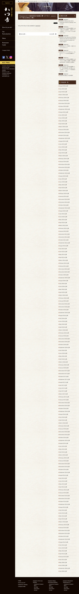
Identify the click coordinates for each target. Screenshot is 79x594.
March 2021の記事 (64, 260)
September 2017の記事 (65, 379)
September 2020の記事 (65, 277)
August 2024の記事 (64, 141)
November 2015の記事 (65, 434)
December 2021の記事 (65, 234)
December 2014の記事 (65, 463)
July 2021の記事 (63, 248)
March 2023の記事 (64, 190)
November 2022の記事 (65, 202)
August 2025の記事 (64, 112)
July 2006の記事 (63, 571)
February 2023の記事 (64, 193)
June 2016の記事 (63, 417)
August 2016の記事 (64, 414)
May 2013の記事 (63, 516)
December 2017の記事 (65, 370)
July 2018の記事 (63, 350)
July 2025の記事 (63, 115)
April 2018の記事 (63, 359)
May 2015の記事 (63, 449)
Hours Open (36, 588)
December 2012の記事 (65, 530)
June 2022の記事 (63, 216)
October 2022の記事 (64, 205)
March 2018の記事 (64, 362)
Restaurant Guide (5, 44)
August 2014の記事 (64, 475)
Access (35, 590)
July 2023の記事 (63, 179)
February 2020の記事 (64, 298)
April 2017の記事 (63, 391)
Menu (35, 585)
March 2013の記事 (64, 521)
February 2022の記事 (64, 228)
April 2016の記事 (63, 420)
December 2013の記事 (65, 495)
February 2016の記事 (64, 425)
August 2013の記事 (64, 507)
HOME (19, 580)
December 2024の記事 (65, 132)
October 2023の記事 (64, 170)
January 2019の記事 (64, 335)
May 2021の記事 (63, 254)
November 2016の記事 (65, 405)
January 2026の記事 (64, 100)
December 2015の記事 (65, 431)
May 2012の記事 (63, 550)
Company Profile (6, 50)
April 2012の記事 (63, 553)
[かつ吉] (7, 14)
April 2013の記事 (63, 518)
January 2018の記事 (64, 367)
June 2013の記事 (63, 513)
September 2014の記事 (65, 472)
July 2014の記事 (63, 478)
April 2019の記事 (63, 327)
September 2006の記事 (65, 568)
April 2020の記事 (63, 292)
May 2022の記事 (63, 219)
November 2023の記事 (65, 167)
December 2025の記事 (65, 103)
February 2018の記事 (64, 364)
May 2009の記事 (63, 562)
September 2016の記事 (65, 411)
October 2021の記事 (64, 240)
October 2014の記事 (64, 469)
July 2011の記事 (63, 559)
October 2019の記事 (64, 309)
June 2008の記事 (63, 565)
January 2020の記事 (64, 301)
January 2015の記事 (64, 460)
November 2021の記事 (65, 237)
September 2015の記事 (65, 440)
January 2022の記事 (64, 231)
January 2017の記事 (64, 399)
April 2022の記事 (63, 222)
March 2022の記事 (64, 225)
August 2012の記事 (64, 542)
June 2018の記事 (63, 353)
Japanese (37, 25)
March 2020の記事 (64, 295)
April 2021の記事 (63, 257)
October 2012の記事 (64, 536)
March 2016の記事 (64, 423)
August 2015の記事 (64, 443)
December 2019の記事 (65, 303)
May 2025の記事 (63, 120)
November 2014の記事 (65, 466)
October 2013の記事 (64, 501)
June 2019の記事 (63, 321)
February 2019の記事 (64, 333)
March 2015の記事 (64, 455)
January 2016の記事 (64, 428)
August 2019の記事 (64, 315)
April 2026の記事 (63, 91)
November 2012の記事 (65, 533)
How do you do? (7, 27)
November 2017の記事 (65, 373)
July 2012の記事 (63, 545)
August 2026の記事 (64, 86)
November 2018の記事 (65, 341)
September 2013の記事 (65, 504)
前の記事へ (23, 34)
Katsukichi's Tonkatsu (23, 584)
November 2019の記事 (65, 306)
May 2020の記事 (63, 289)
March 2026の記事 (64, 94)
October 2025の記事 (64, 106)
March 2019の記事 (64, 330)
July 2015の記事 (63, 446)
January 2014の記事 (64, 492)
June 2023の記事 (63, 181)
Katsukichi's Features (38, 584)
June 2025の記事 (63, 118)
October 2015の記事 (64, 437)
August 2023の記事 (64, 176)
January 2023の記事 (64, 196)
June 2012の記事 (63, 548)
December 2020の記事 (65, 269)
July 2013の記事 (63, 510)
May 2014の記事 (63, 484)
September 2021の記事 (65, 242)
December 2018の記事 (65, 338)
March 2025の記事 (64, 126)
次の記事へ (52, 34)
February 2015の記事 (64, 457)
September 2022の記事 (65, 208)
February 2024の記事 (64, 158)
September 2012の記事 (65, 539)
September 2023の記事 (65, 173)
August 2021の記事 (64, 245)
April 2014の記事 (63, 486)
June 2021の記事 (63, 251)
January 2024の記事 (64, 161)
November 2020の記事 (65, 271)
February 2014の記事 (64, 489)
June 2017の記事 (63, 388)
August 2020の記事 (64, 280)
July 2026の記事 (63, 88)
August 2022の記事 (64, 210)
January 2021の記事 (64, 266)
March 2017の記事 (64, 394)
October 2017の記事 (64, 376)
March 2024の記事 (64, 155)
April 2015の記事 (63, 452)
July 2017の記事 (63, 385)
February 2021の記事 (64, 263)
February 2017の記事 (64, 396)
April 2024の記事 (63, 152)
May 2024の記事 (63, 149)
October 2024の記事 (64, 135)
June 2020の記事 (63, 286)
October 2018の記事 (64, 344)
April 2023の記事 (63, 187)
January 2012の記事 (64, 556)
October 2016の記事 (64, 408)
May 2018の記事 (63, 356)
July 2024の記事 (63, 144)
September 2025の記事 (65, 109)
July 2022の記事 (63, 213)
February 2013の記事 (64, 524)
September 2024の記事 (65, 138)
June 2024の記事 (63, 147)
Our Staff (36, 587)
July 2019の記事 (63, 318)
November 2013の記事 (65, 498)
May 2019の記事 (63, 324)
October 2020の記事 (64, 274)
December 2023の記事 (65, 164)
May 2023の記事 (63, 184)
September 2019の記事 (65, 312)
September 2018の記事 (65, 347)
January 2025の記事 (64, 129)
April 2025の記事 (63, 123)
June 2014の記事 (63, 481)
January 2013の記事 (64, 527)
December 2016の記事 (65, 402)
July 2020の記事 (63, 283)
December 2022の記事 (65, 199)
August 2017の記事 (64, 382)
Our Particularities (6, 33)
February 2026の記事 (64, 97)
